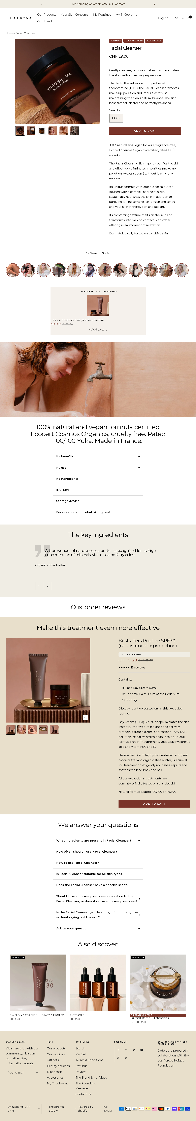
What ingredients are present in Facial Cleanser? (93, 840)
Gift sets (53, 1060)
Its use (61, 467)
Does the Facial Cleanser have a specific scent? (92, 885)
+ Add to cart (98, 329)
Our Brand (44, 21)
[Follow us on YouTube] (142, 1050)
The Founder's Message (85, 1086)
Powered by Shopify (85, 1108)
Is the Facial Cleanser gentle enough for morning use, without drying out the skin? (97, 915)
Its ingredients (67, 478)
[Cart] (188, 18)
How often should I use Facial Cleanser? (86, 851)
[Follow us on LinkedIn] (126, 1058)
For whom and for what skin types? (83, 512)
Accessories (55, 1077)
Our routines (56, 1054)
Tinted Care (77, 1015)
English (163, 18)
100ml (116, 118)
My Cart (81, 1054)
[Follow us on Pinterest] (134, 1050)
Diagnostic (54, 1072)
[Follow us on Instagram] (126, 1050)
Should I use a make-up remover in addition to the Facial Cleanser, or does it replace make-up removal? (96, 898)
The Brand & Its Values (91, 1077)
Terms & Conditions (89, 1060)
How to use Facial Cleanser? (77, 862)
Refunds (81, 1066)
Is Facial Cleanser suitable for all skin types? (90, 874)
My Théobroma (126, 14)
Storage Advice (67, 501)
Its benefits (65, 456)
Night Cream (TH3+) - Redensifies (149, 1018)
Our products (56, 1048)
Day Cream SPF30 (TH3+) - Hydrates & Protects (37, 1015)
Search (80, 1048)
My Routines (102, 14)
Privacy (80, 1072)
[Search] (176, 18)
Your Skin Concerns (75, 14)
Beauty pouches (58, 1066)
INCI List (62, 490)
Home (10, 33)
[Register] (37, 1073)
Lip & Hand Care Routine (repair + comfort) (77, 320)
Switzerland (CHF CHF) (19, 1108)
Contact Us (83, 1094)
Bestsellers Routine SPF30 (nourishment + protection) (148, 643)
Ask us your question (72, 928)
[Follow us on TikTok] (118, 1058)
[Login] (182, 18)
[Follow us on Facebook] (118, 1050)
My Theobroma (57, 1083)
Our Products (46, 14)
